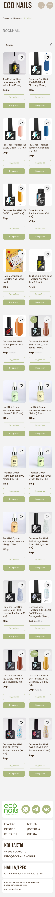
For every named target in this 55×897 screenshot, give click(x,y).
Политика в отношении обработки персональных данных (21, 883)
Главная (6, 18)
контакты (10, 834)
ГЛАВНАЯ (9, 824)
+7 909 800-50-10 (15, 851)
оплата (32, 834)
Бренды (17, 18)
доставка (33, 829)
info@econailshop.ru (19, 856)
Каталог (9, 829)
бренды (32, 824)
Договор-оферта (12, 889)
